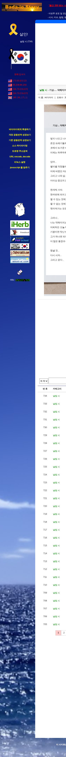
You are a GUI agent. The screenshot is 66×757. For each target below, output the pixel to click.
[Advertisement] (20, 186)
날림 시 (23, 41)
